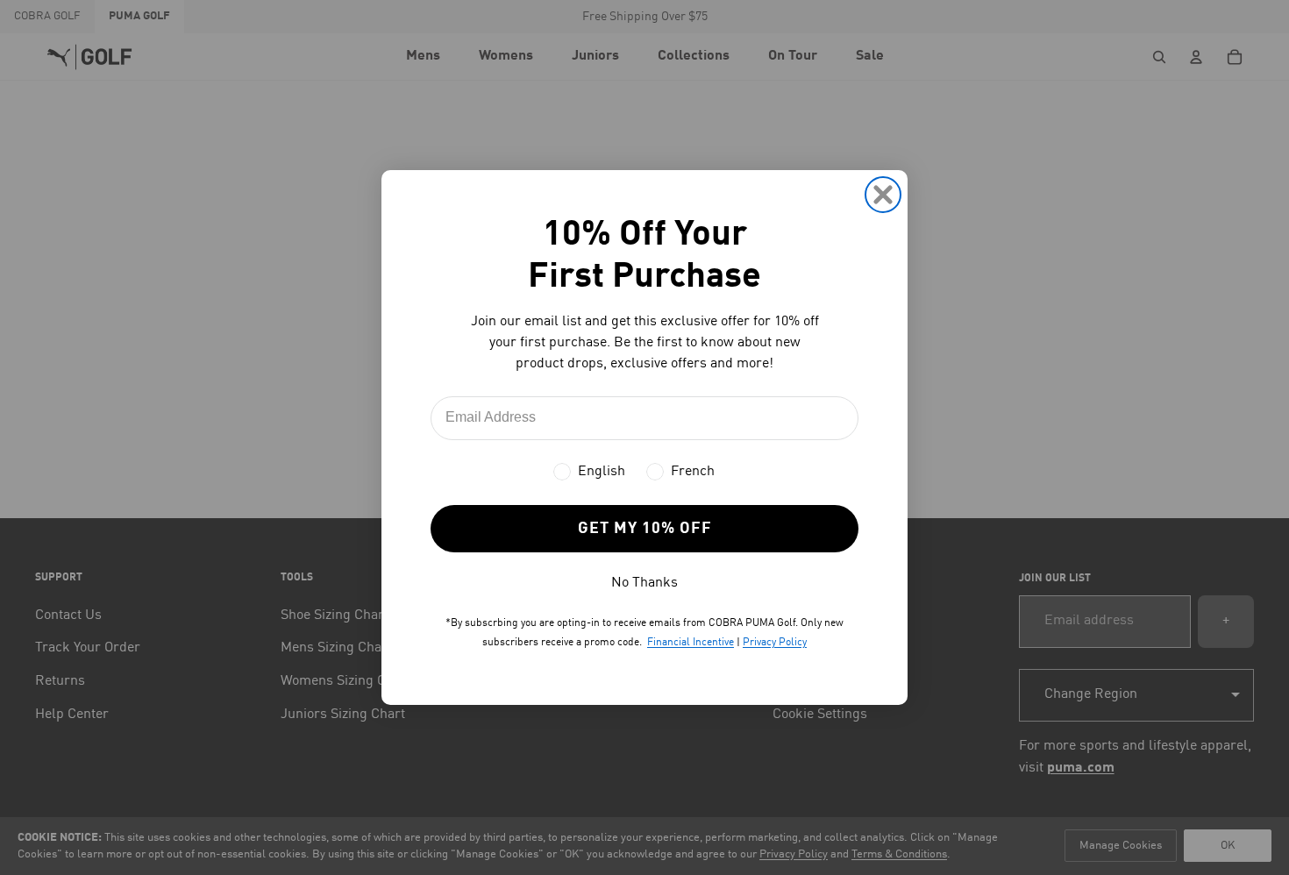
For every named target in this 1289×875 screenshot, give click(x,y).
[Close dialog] (883, 194)
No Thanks (644, 583)
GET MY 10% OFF (645, 529)
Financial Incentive (690, 642)
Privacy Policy (775, 642)
